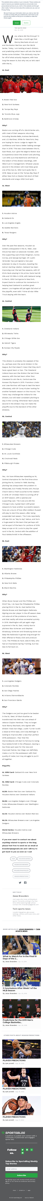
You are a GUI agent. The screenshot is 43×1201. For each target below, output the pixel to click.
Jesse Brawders (21, 896)
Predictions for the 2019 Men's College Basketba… (18, 1021)
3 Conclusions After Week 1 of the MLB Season (20, 989)
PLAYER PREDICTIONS (14, 1060)
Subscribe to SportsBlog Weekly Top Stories (21, 1162)
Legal (29, 1190)
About (14, 1190)
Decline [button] (26, 23)
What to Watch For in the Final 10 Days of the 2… (20, 957)
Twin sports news (20, 28)
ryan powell (9, 1063)
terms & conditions (20, 1181)
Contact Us (22, 1190)
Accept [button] (17, 23)
